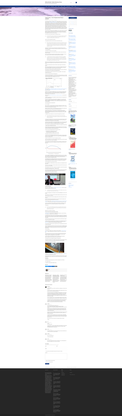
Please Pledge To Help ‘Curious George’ (57, 187)
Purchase (70, 149)
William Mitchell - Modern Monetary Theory (53, 2)
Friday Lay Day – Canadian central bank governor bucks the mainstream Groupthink (56, 276)
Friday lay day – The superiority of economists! (50, 367)
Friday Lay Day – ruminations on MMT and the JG (63, 275)
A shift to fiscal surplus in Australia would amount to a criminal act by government (72, 96)
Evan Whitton (64, 253)
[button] (46, 266)
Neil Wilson (48, 286)
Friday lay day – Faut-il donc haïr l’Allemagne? (71, 367)
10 (69, 22)
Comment (46, 352)
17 (69, 23)
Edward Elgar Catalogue (71, 163)
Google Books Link (73, 179)
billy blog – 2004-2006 (71, 185)
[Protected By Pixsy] (70, 31)
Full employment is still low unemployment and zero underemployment (55, 89)
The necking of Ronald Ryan (51, 253)
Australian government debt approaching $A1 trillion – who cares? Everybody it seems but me (72, 80)
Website (46, 348)
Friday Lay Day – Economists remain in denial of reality (48, 275)
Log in (62, 371)
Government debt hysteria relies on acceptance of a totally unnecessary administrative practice (72, 36)
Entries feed (62, 372)
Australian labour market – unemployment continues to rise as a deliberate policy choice (72, 82)
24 (69, 24)
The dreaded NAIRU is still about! (53, 88)
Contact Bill (71, 372)
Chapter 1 (75, 163)
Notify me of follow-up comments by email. (50, 360)
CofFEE (69, 186)
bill (53, 377)
